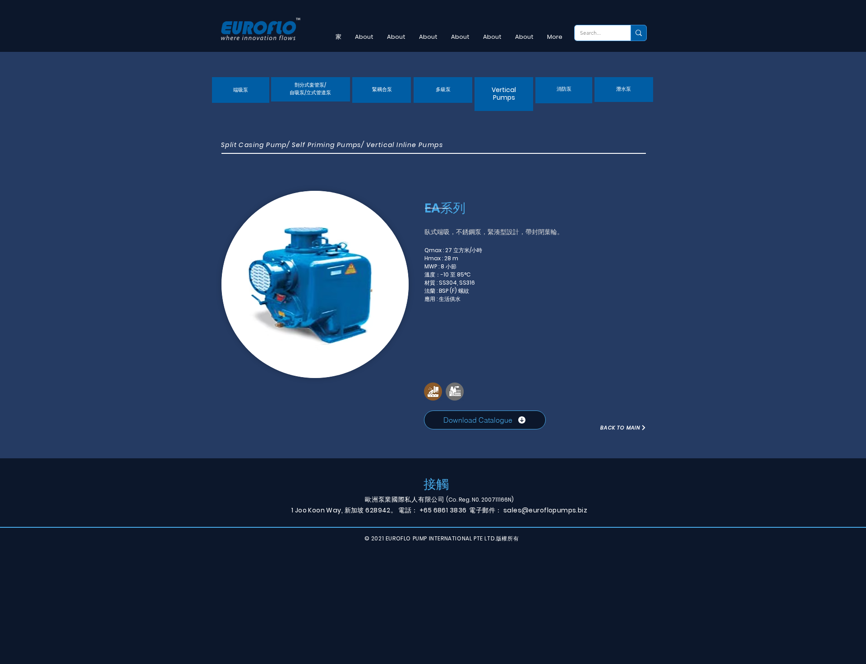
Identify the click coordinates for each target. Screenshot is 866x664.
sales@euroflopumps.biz (545, 510)
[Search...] (638, 33)
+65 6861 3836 (442, 510)
